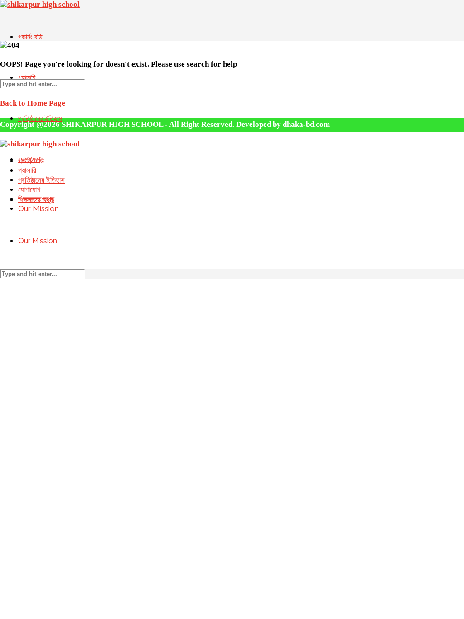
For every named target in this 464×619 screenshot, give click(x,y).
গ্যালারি (26, 77)
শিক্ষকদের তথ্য (36, 198)
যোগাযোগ (29, 189)
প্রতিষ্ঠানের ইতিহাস (41, 179)
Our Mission (37, 241)
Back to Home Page (32, 103)
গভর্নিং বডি (30, 37)
